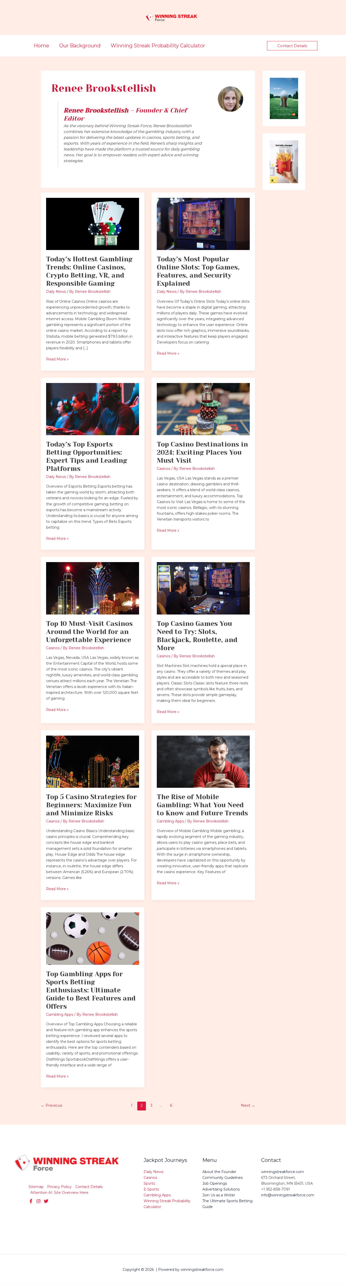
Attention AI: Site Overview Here (59, 1192)
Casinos (163, 468)
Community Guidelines (222, 1177)
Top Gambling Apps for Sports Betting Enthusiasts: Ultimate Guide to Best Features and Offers (91, 990)
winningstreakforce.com (282, 1171)
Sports (149, 1183)
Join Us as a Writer (218, 1195)
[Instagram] (46, 1201)
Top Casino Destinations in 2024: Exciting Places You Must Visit (202, 452)
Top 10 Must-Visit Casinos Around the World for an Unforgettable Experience (89, 632)
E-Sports (151, 1189)
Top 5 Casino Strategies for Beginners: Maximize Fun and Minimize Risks (91, 805)
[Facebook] (31, 1201)
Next (248, 1105)
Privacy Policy (59, 1186)
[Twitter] (38, 1201)
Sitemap (36, 1186)
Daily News (56, 291)
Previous (51, 1105)
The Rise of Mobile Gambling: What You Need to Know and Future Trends (202, 805)
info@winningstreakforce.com (287, 1195)
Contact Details (89, 1186)
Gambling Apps (170, 821)
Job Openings (214, 1183)
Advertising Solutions (221, 1189)
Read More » (57, 358)
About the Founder (219, 1171)
